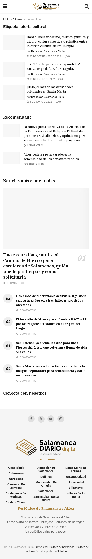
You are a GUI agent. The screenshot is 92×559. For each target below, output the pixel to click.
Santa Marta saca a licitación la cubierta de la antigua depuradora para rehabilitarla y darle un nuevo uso (50, 370)
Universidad (76, 482)
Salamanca (46, 491)
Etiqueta (17, 19)
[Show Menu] (5, 6)
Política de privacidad (61, 547)
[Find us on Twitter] (41, 419)
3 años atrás (35, 164)
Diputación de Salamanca (46, 469)
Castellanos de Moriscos (16, 495)
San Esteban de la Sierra (46, 498)
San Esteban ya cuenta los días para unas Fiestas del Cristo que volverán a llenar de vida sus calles (51, 347)
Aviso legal (42, 547)
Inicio (6, 19)
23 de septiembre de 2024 (45, 56)
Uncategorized (76, 476)
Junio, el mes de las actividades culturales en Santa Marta (50, 89)
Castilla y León (16, 502)
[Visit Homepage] (46, 6)
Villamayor (76, 487)
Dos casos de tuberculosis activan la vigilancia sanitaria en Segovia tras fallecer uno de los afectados (51, 300)
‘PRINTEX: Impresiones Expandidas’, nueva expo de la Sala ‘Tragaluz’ (54, 66)
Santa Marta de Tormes (76, 469)
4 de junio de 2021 (41, 101)
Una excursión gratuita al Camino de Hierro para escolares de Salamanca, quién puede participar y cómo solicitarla (35, 266)
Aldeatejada (16, 467)
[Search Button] (87, 6)
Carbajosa (16, 478)
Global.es (61, 551)
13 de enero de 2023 (42, 79)
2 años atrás (35, 145)
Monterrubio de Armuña (46, 483)
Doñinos (46, 476)
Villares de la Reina (76, 495)
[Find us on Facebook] (31, 418)
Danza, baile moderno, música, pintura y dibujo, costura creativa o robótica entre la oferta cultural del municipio (57, 41)
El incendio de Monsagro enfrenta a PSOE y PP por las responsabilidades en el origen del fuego (51, 323)
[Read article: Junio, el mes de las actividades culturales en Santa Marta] (14, 92)
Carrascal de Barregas (16, 486)
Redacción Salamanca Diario (48, 51)
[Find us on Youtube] (50, 418)
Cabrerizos (16, 473)
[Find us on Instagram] (60, 418)
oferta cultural (34, 19)
